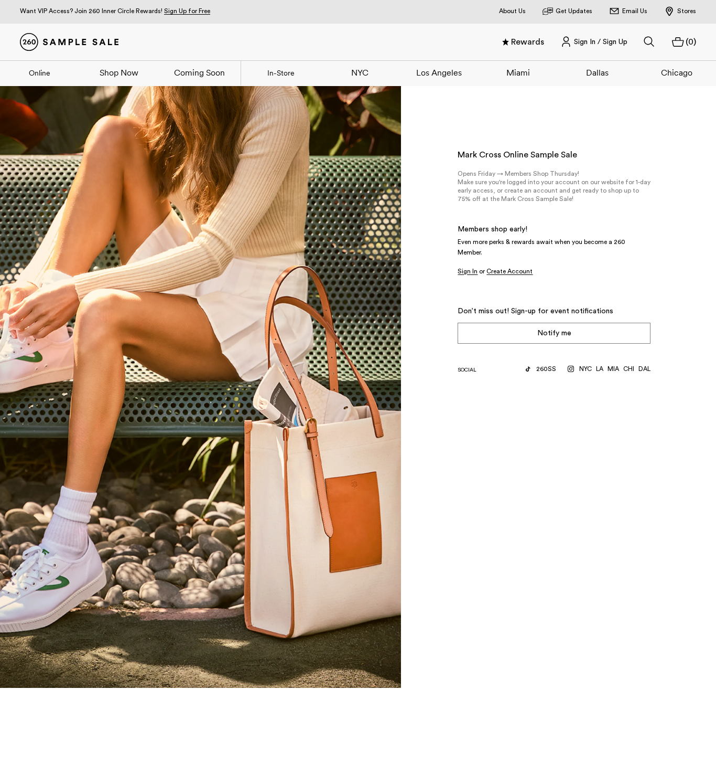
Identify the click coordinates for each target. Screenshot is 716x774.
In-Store (281, 73)
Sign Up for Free (187, 11)
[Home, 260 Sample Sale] (69, 42)
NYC (359, 72)
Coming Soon (199, 72)
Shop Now (119, 72)
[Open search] (649, 42)
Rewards (527, 42)
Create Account (509, 271)
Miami (518, 72)
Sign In (468, 271)
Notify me (554, 333)
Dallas (597, 72)
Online (39, 73)
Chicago (676, 72)
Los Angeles (439, 72)
